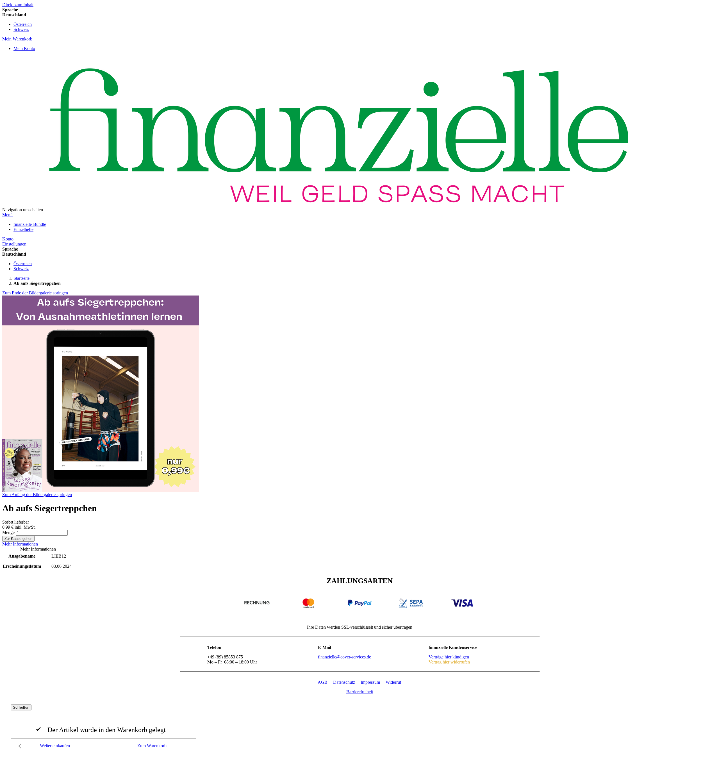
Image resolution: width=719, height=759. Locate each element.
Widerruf (393, 682)
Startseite (21, 278)
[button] (359, 14)
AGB (322, 682)
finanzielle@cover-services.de (344, 657)
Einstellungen (14, 244)
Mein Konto (24, 48)
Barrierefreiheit (359, 691)
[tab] (359, 544)
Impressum (370, 682)
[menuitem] (29, 224)
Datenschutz (344, 682)
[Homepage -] (338, 209)
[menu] (359, 227)
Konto (7, 239)
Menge (8, 532)
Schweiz (21, 29)
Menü (7, 214)
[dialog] (359, 728)
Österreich (22, 24)
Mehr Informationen (20, 544)
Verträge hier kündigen (449, 657)
